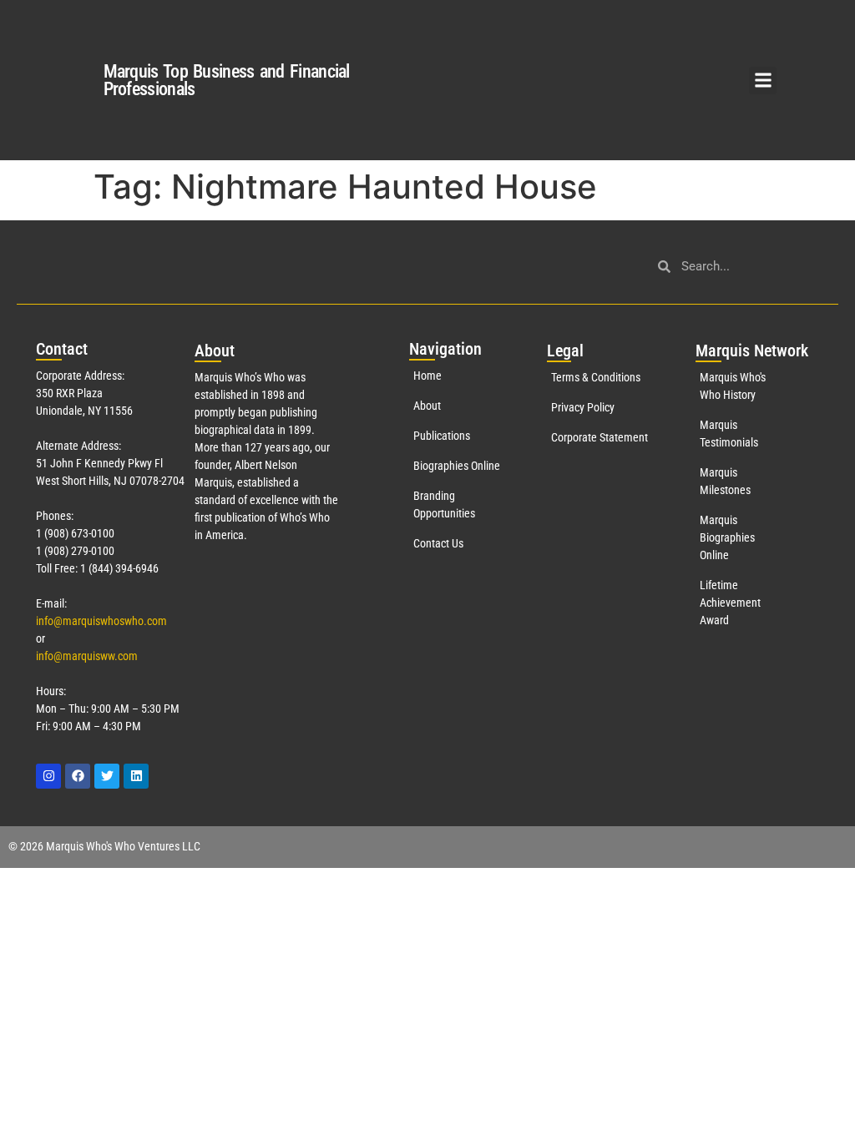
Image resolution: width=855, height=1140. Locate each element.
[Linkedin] (136, 776)
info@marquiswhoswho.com (101, 621)
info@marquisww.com (87, 656)
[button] (763, 80)
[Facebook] (77, 776)
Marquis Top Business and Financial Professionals (227, 80)
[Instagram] (48, 776)
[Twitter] (106, 776)
